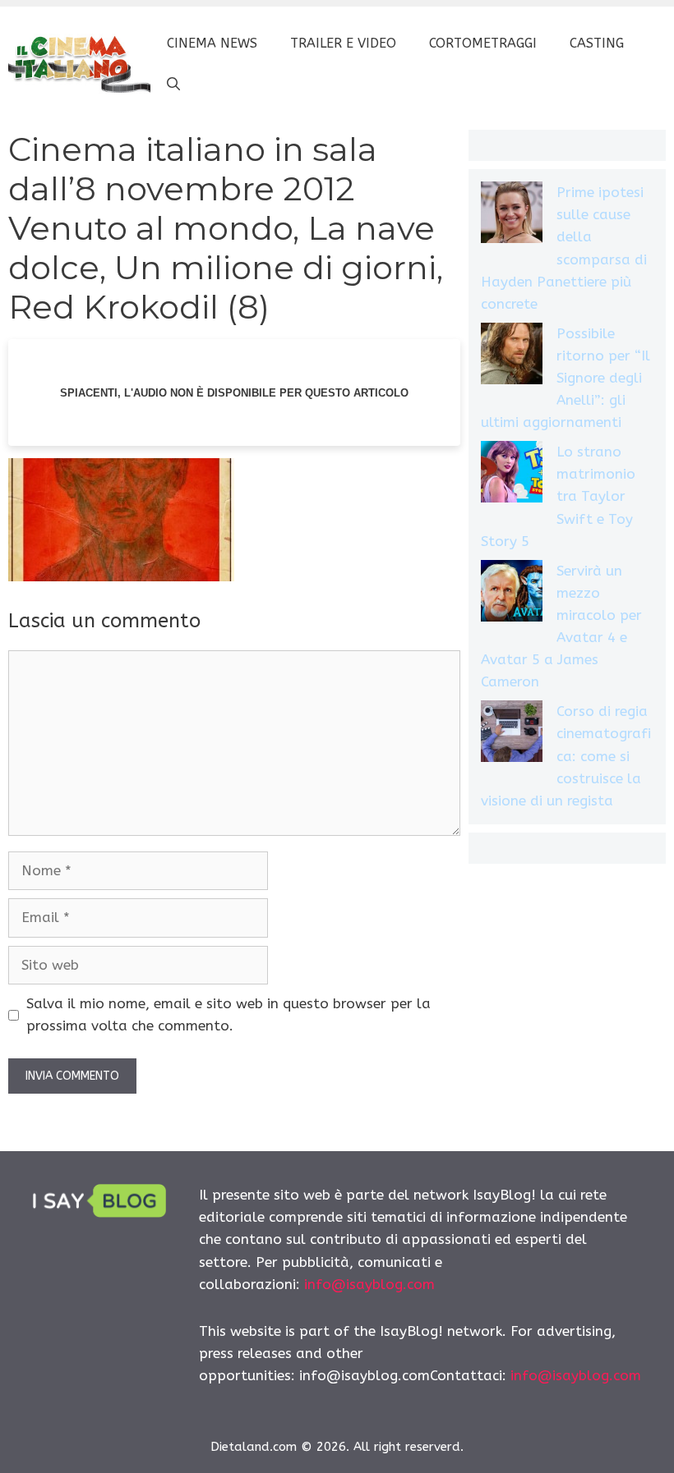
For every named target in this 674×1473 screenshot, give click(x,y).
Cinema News (212, 43)
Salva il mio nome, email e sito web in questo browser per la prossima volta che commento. (228, 1014)
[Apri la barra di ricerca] (173, 84)
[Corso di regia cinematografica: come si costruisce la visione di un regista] (511, 734)
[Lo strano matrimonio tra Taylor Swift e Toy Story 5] (511, 475)
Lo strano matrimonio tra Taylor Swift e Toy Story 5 (558, 496)
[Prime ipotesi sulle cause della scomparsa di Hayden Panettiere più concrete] (511, 215)
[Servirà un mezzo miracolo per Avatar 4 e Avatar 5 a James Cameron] (511, 594)
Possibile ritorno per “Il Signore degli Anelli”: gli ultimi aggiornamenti (565, 378)
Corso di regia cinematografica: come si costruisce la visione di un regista (566, 756)
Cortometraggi (483, 43)
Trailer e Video (343, 43)
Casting (597, 43)
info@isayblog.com (369, 1284)
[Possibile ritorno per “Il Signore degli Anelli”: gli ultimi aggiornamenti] (511, 357)
